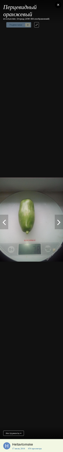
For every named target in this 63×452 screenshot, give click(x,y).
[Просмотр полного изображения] (36, 25)
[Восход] (59, 222)
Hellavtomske (22, 444)
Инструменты (13, 433)
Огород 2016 (23, 18)
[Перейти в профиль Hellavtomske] (6, 445)
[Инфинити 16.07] (4, 222)
